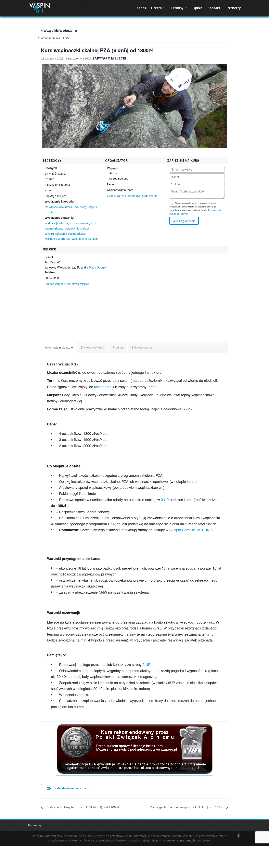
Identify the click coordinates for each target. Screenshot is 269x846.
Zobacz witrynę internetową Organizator (132, 196)
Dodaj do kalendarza (67, 788)
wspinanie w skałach (85, 239)
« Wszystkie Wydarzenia (59, 30)
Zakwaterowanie (142, 347)
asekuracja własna (56, 223)
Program (118, 347)
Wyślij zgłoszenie (184, 221)
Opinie (198, 8)
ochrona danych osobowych (191, 840)
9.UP (165, 499)
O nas (141, 8)
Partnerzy (233, 8)
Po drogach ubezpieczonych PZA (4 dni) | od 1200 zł (82, 807)
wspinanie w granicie (57, 239)
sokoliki (49, 233)
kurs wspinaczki (79, 223)
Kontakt (214, 8)
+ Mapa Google (96, 267)
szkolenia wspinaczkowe (70, 233)
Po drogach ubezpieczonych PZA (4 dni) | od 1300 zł (187, 807)
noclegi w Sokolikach (77, 228)
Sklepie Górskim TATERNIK (191, 529)
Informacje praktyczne (59, 347)
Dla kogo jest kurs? (93, 347)
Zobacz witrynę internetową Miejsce (67, 284)
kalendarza (102, 386)
